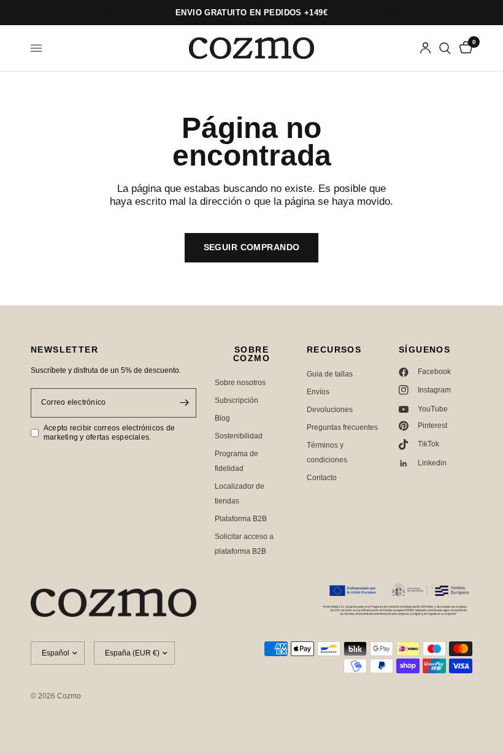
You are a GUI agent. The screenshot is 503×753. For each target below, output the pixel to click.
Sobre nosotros (240, 382)
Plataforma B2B (241, 518)
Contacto (322, 477)
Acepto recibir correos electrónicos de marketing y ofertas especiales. (109, 432)
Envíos (318, 392)
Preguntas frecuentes (342, 427)
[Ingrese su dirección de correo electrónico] (184, 403)
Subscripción (236, 400)
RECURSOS (334, 349)
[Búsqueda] (445, 48)
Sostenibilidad (239, 436)
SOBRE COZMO (251, 353)
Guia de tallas (330, 374)
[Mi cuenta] (425, 48)
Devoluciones (330, 409)
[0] (463, 48)
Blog (222, 418)
